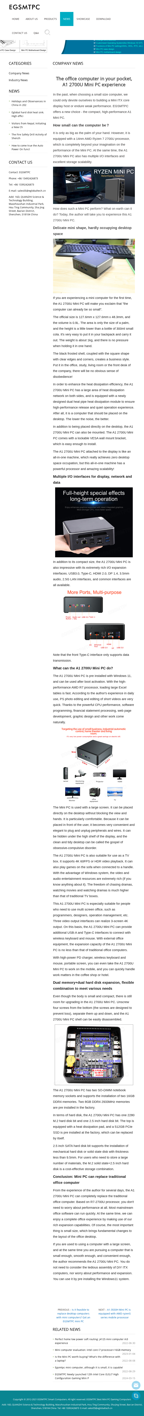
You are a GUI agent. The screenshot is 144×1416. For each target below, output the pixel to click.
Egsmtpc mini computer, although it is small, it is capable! (89, 1367)
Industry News (18, 80)
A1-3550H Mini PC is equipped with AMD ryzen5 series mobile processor (115, 1313)
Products (50, 19)
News (66, 19)
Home (15, 19)
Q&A (36, 33)
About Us (32, 19)
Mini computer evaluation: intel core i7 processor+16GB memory (93, 1350)
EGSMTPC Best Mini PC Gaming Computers (108, 1399)
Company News (19, 73)
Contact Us (19, 33)
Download (103, 19)
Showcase (83, 19)
